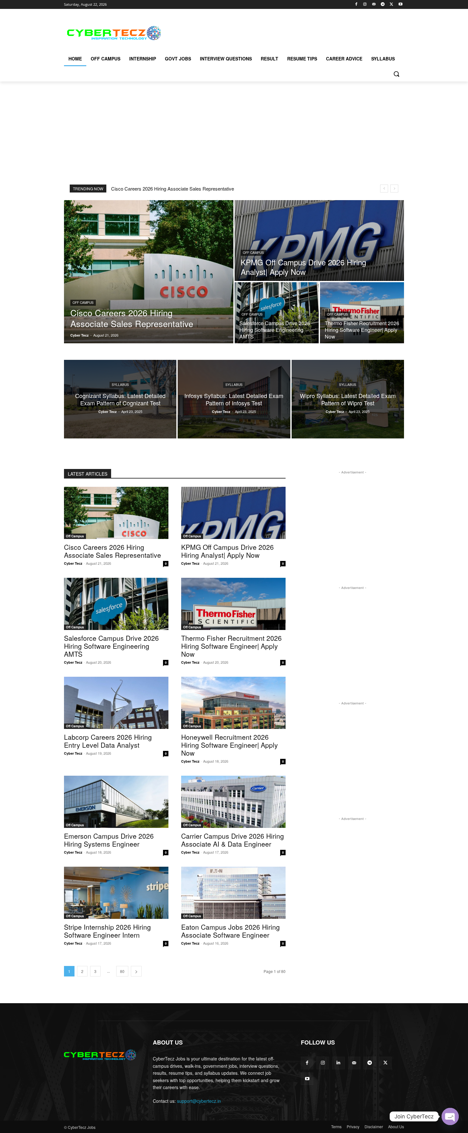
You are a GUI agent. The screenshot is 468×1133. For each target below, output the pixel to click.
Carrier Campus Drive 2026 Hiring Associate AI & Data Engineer (232, 840)
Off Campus (83, 302)
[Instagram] (365, 4)
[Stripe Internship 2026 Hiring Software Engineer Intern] (116, 893)
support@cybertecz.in (199, 1101)
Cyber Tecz (73, 563)
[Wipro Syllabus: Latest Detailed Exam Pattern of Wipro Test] (348, 399)
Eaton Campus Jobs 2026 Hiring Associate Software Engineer (230, 931)
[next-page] (136, 971)
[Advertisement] (282, 32)
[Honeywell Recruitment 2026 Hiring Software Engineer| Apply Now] (233, 703)
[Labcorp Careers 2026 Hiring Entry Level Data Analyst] (116, 703)
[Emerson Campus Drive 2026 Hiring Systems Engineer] (116, 802)
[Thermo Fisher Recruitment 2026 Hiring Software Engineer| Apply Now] (362, 312)
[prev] (384, 188)
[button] (396, 73)
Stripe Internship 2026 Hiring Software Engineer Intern (107, 931)
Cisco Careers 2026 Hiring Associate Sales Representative (172, 188)
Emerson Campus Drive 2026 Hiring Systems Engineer (109, 840)
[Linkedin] (338, 1063)
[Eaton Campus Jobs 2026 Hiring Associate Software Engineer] (233, 893)
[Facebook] (356, 4)
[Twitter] (391, 4)
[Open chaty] (450, 1116)
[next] (394, 188)
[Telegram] (382, 4)
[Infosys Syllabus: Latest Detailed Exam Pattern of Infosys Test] (234, 399)
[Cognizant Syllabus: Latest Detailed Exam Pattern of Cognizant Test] (120, 399)
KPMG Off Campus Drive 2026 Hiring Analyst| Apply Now (227, 551)
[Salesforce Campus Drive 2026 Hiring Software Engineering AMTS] (277, 312)
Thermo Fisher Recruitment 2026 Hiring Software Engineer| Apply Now (231, 646)
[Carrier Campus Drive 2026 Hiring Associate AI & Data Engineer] (233, 802)
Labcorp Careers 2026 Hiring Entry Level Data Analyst (108, 741)
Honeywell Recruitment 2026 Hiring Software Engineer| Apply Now (229, 745)
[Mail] (374, 4)
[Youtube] (400, 4)
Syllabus (120, 384)
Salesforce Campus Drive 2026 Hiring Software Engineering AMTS (111, 646)
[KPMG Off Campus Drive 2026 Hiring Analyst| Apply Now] (319, 240)
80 (122, 971)
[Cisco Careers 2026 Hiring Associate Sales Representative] (148, 271)
